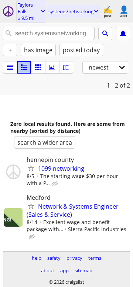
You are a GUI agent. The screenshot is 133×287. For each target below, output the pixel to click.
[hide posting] (55, 184)
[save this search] (123, 33)
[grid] (38, 67)
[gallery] (52, 67)
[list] (10, 67)
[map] (66, 67)
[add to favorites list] (31, 168)
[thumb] (24, 67)
